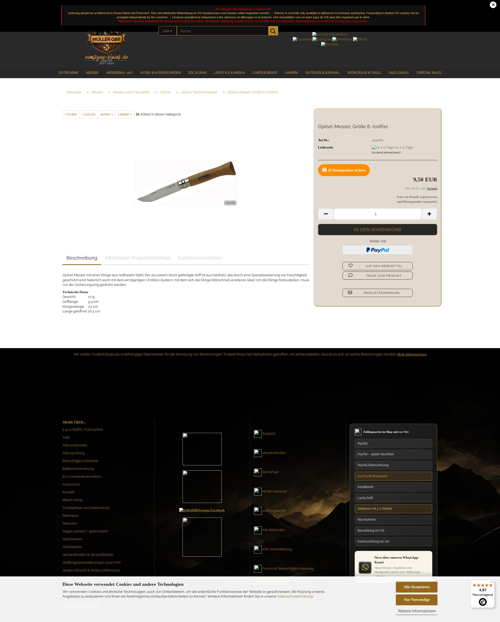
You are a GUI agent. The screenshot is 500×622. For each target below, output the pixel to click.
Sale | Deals (399, 73)
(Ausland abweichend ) (386, 152)
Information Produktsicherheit (137, 258)
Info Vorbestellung (277, 549)
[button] (326, 214)
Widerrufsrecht (274, 491)
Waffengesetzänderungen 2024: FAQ (92, 562)
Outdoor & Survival (322, 73)
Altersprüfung (74, 453)
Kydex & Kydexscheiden (160, 73)
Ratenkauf (70, 516)
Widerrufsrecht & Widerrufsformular (91, 570)
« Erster (71, 114)
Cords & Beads (265, 73)
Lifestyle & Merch (229, 73)
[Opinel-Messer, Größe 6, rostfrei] (186, 177)
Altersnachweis (75, 445)
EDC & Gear (197, 73)
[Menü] (492, 583)
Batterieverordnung (78, 469)
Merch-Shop (72, 500)
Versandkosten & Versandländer (88, 555)
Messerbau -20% (119, 73)
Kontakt (68, 492)
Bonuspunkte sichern (347, 170)
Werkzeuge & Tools (364, 73)
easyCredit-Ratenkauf (372, 476)
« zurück (88, 114)
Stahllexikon (72, 539)
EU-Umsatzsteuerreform (82, 476)
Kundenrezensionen (200, 258)
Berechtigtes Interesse (80, 461)
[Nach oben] (485, 568)
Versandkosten (274, 453)
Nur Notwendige (417, 600)
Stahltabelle (72, 547)
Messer (92, 73)
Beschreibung (81, 258)
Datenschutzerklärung (295, 596)
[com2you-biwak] (107, 38)
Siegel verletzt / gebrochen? (85, 531)
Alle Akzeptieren (417, 587)
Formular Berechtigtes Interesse (288, 568)
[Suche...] (273, 30)
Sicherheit (270, 472)
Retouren (70, 523)
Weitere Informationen (417, 611)
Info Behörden (273, 530)
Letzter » (125, 114)
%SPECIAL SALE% (429, 73)
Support (268, 433)
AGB (66, 437)
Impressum (71, 484)
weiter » (106, 114)
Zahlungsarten (274, 511)
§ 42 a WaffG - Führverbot (83, 430)
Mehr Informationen (412, 354)
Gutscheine (68, 73)
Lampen (291, 73)
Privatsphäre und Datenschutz (86, 508)
